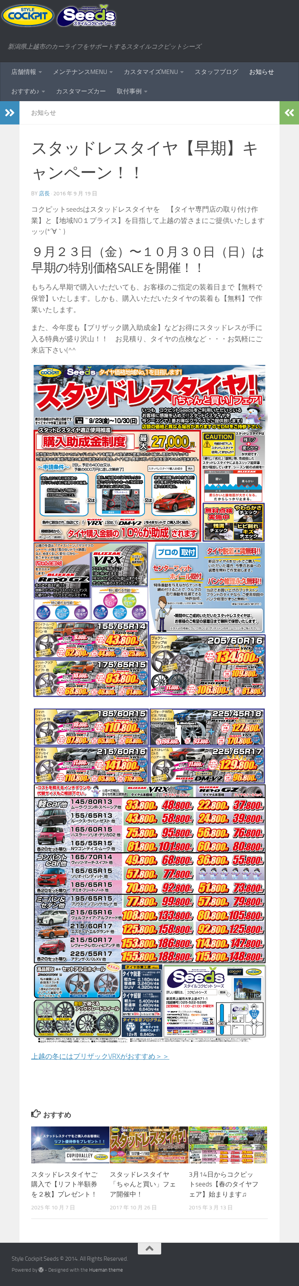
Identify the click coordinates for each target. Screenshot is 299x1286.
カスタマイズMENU (151, 71)
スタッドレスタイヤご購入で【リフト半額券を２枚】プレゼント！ (64, 1184)
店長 (44, 193)
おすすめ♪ (25, 91)
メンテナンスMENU (80, 71)
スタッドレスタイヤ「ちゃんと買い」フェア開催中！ (143, 1184)
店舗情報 (23, 71)
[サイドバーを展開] (9, 113)
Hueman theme (106, 1270)
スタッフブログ (216, 71)
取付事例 (129, 91)
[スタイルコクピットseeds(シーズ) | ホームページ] (59, 15)
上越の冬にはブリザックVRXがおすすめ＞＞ (100, 1056)
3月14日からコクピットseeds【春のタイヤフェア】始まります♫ (224, 1184)
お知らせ (261, 71)
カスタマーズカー (81, 91)
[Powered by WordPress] (41, 1269)
